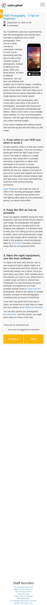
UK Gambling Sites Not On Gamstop (23, 601)
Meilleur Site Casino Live (23, 603)
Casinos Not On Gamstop (23, 596)
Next (33, 339)
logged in (24, 330)
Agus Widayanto (10, 189)
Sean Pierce (33, 289)
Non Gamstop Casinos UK (23, 587)
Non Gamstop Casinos (23, 592)
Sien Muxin (17, 243)
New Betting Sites (23, 598)
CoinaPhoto (11, 314)
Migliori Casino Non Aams (23, 589)
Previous (13, 339)
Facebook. (38, 307)
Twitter (28, 307)
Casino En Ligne (23, 594)
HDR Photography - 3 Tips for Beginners (21, 17)
